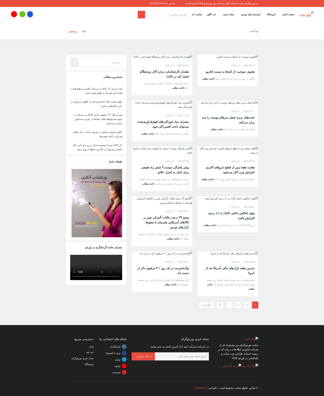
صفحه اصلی (288, 14)
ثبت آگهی (211, 14)
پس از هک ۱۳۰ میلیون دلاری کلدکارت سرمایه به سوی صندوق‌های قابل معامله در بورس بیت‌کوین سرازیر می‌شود (98, 119)
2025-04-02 (183, 262)
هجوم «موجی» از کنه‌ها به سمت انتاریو (230, 71)
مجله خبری (228, 14)
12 (220, 305)
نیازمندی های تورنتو (250, 14)
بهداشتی (72, 31)
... (229, 305)
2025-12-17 (249, 111)
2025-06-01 (249, 207)
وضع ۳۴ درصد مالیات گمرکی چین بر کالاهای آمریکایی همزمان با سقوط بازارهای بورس (166, 222)
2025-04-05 (183, 211)
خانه (84, 31)
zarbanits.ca (201, 387)
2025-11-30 (183, 115)
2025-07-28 (249, 161)
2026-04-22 (183, 65)
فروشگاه (271, 14)
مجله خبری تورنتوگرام (83, 358)
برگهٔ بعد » (206, 305)
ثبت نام (90, 352)
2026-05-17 (249, 65)
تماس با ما (197, 14)
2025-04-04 (249, 262)
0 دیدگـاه (235, 65)
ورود (91, 346)
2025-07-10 (183, 161)
